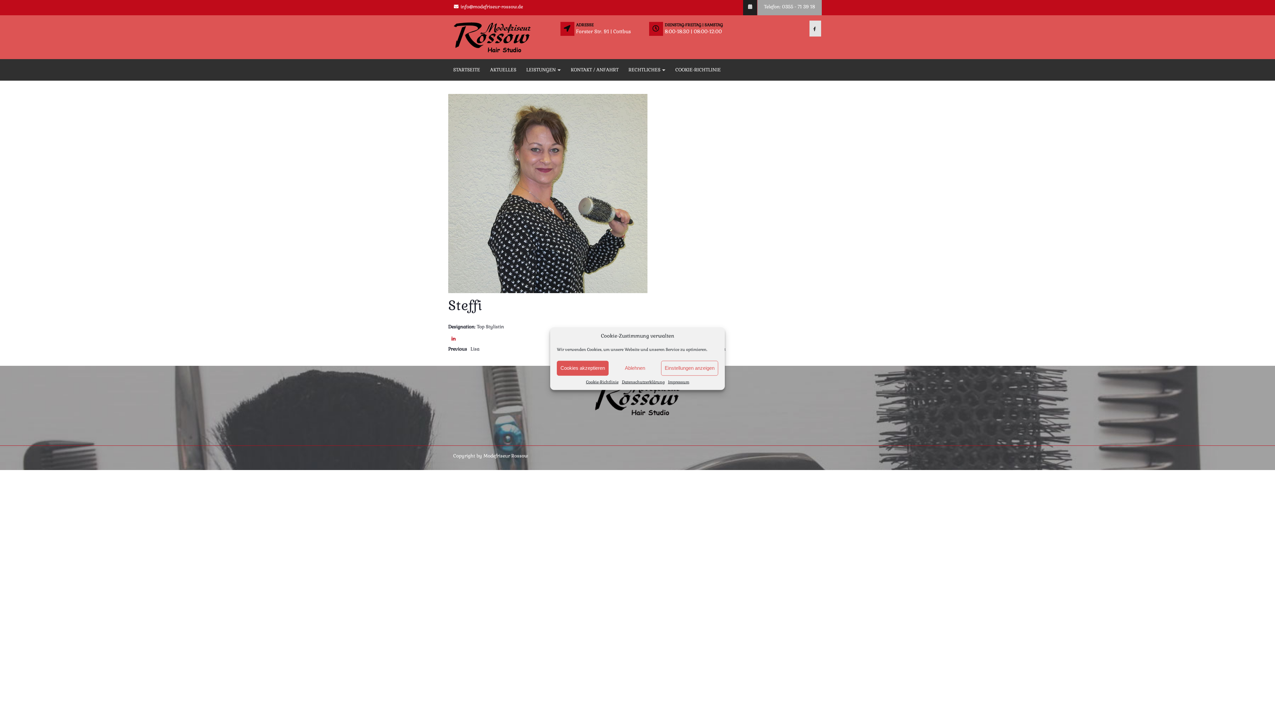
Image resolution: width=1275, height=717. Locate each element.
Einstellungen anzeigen (690, 368)
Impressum (678, 381)
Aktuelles (503, 70)
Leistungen (541, 70)
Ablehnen (635, 368)
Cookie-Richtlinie (602, 381)
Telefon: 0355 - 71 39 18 (789, 7)
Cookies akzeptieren (582, 368)
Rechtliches (644, 70)
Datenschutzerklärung (643, 381)
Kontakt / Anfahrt (595, 70)
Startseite (466, 70)
